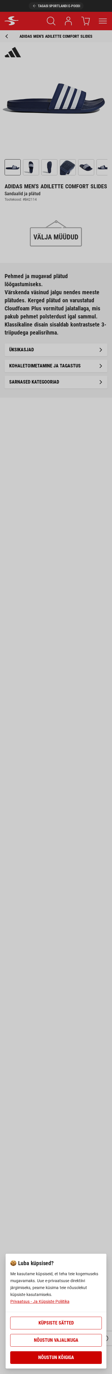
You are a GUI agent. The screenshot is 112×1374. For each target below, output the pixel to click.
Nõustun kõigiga (56, 1357)
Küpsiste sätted (56, 1323)
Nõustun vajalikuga (56, 1340)
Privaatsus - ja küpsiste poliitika (39, 1301)
